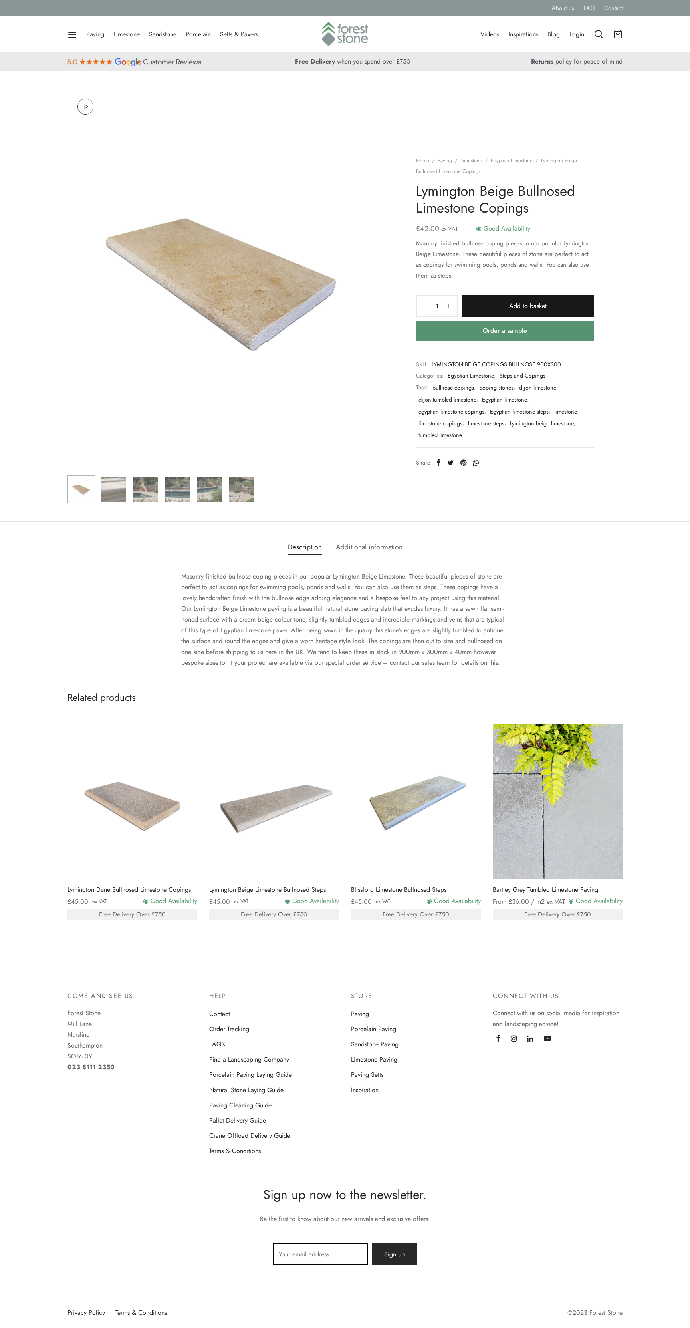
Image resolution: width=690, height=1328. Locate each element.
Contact (613, 8)
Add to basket (528, 305)
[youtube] (547, 1039)
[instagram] (514, 1039)
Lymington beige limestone (542, 423)
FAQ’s (217, 1044)
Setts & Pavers (239, 34)
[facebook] (498, 1039)
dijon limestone (537, 388)
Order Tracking (229, 1029)
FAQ (589, 8)
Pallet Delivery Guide (237, 1120)
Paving (95, 34)
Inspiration (365, 1090)
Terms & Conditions (235, 1150)
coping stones (497, 388)
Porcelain (198, 34)
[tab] (305, 547)
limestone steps (486, 423)
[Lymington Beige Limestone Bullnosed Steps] (274, 801)
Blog (553, 34)
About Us (563, 8)
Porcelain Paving (373, 1029)
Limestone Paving (374, 1059)
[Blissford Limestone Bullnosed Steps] (416, 801)
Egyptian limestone (504, 400)
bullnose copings (453, 388)
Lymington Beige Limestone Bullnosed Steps (267, 889)
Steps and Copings (522, 376)
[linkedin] (530, 1039)
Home (422, 160)
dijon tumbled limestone (447, 400)
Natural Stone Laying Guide (246, 1090)
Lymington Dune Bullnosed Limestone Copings (129, 889)
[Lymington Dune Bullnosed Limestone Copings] (132, 801)
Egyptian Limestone (512, 160)
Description (305, 547)
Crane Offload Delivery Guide (249, 1135)
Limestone (126, 34)
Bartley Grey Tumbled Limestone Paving (545, 889)
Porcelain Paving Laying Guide (250, 1074)
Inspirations (523, 34)
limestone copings (440, 423)
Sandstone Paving (375, 1044)
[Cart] (618, 34)
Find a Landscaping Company (249, 1059)
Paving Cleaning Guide (240, 1105)
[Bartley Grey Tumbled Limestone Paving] (558, 801)
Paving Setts (367, 1074)
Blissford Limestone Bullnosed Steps (398, 889)
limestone (565, 411)
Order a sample (505, 330)
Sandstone (162, 34)
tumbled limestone (440, 435)
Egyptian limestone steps (519, 411)
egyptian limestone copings (451, 411)
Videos (489, 34)
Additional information (369, 547)
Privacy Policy (86, 1312)
